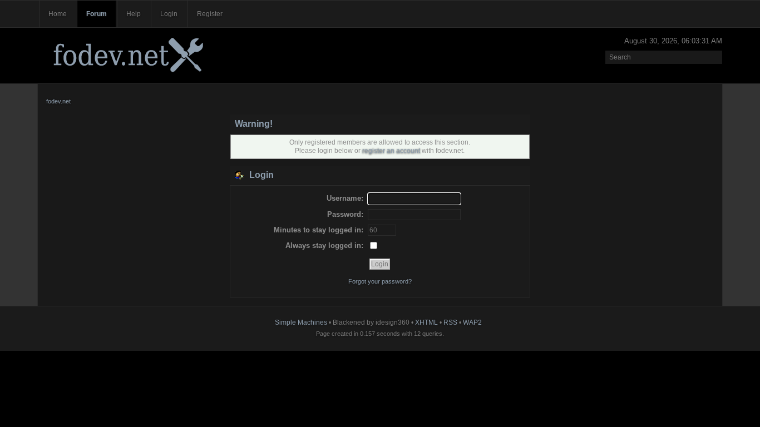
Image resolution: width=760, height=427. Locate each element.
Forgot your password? (380, 281)
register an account (391, 151)
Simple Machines (301, 322)
